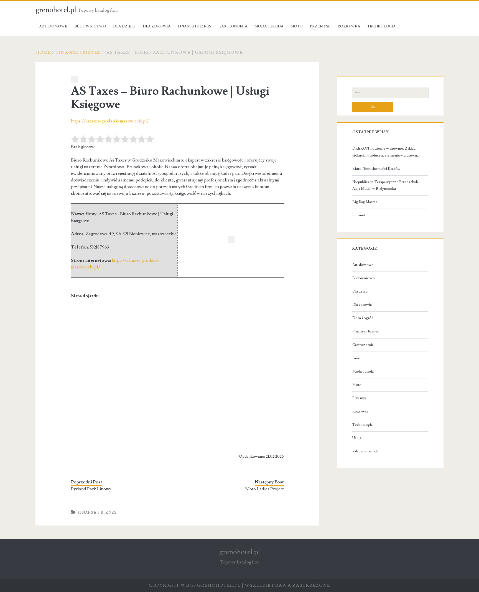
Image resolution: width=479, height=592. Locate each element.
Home (43, 52)
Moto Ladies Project (264, 489)
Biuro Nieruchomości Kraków (376, 168)
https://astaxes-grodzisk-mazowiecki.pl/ (110, 121)
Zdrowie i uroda (365, 451)
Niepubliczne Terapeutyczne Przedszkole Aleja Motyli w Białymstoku (385, 185)
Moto (297, 26)
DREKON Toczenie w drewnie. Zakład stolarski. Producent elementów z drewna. (385, 151)
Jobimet (358, 215)
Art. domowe (53, 26)
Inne (356, 358)
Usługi (357, 438)
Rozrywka (349, 26)
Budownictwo (90, 26)
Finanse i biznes (194, 26)
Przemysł (320, 26)
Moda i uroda (268, 26)
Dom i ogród (362, 318)
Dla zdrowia (156, 26)
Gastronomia (232, 26)
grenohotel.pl (55, 10)
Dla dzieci (124, 26)
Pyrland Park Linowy (91, 489)
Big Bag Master (364, 202)
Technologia (381, 26)
